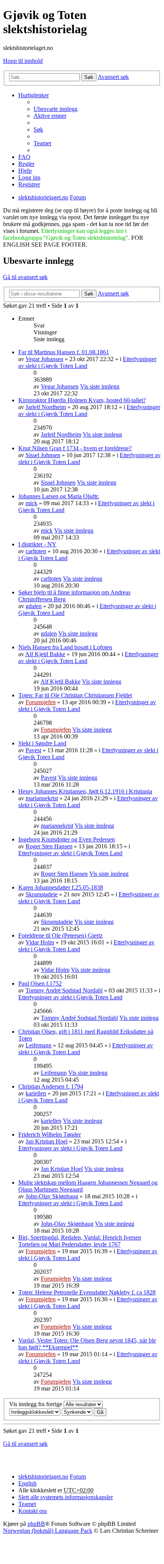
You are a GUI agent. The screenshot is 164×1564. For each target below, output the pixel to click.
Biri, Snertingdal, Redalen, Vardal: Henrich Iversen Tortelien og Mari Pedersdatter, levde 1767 (79, 1241)
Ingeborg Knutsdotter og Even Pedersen (66, 839)
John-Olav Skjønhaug (52, 1196)
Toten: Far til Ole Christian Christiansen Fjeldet (75, 695)
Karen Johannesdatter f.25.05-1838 (60, 887)
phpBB (36, 1524)
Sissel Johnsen (43, 455)
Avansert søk (113, 77)
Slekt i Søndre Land (42, 743)
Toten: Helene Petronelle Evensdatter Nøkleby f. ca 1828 (87, 1292)
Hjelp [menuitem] (25, 170)
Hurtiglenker (33, 95)
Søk (88, 77)
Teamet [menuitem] (42, 143)
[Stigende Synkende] (77, 1411)
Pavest (33, 750)
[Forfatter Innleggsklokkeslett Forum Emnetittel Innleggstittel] (34, 1411)
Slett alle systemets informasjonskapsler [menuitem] (65, 1497)
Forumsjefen (41, 702)
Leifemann (38, 1045)
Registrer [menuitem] (29, 184)
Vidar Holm (40, 942)
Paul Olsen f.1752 (40, 983)
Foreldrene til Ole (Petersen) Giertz (60, 935)
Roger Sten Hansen (49, 846)
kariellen (36, 1093)
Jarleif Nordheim (46, 407)
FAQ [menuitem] (24, 157)
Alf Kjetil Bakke (45, 654)
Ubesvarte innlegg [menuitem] (55, 109)
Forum (78, 1476)
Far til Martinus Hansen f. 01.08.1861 (63, 352)
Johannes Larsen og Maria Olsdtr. (58, 496)
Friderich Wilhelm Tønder (49, 1134)
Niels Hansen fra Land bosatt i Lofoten (65, 647)
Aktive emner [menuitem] (50, 115)
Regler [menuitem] (26, 164)
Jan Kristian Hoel (47, 1141)
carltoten (36, 551)
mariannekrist (42, 798)
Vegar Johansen (44, 359)
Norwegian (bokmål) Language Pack (47, 1530)
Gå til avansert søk (25, 277)
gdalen (34, 606)
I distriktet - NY (37, 544)
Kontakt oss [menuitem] (32, 1511)
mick (31, 503)
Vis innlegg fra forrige (36, 1404)
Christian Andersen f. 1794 (50, 1086)
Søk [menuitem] (38, 129)
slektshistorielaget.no (43, 1476)
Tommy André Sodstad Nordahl (64, 990)
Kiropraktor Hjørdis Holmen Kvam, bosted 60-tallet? (82, 400)
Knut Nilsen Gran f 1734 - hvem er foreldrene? (75, 448)
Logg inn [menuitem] (29, 177)
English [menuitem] (27, 1483)
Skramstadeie (42, 894)
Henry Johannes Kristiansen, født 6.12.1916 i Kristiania (85, 791)
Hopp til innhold (23, 61)
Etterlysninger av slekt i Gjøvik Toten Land (70, 853)
